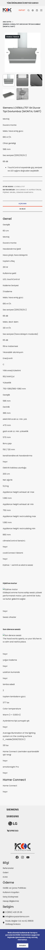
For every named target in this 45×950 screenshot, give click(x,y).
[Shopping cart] (37, 10)
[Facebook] (17, 857)
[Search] (28, 10)
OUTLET (22, 10)
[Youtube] (27, 857)
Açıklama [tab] (23, 204)
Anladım (22, 945)
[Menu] (41, 10)
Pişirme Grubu (9, 192)
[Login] (33, 10)
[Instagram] (22, 857)
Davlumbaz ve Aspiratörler (28, 190)
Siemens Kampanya (24, 192)
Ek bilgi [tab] (22, 209)
